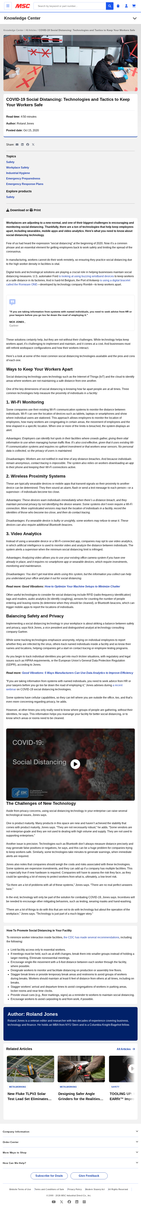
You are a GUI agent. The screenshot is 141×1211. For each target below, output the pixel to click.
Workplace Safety (17, 167)
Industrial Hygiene (18, 173)
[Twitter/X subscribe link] (62, 1202)
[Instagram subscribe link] (84, 1202)
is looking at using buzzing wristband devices (86, 276)
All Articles (31, 30)
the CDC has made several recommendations (91, 937)
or (25, 210)
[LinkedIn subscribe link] (77, 1202)
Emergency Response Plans (24, 184)
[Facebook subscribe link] (70, 1202)
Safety (10, 162)
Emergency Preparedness (23, 178)
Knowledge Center (22, 18)
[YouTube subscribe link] (54, 1202)
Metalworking (17, 1087)
